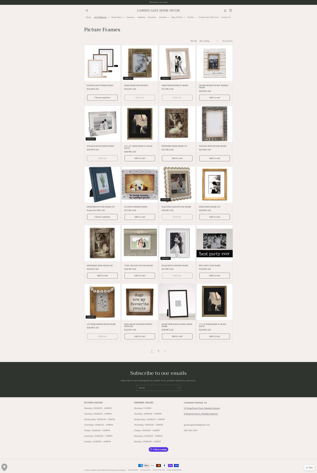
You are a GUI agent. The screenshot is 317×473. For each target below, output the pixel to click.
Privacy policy (146, 470)
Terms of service (159, 470)
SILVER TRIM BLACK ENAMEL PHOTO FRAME (177, 325)
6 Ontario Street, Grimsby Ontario (201, 414)
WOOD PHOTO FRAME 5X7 (210, 207)
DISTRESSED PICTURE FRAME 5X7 (101, 207)
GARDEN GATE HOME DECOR (100, 470)
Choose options (102, 97)
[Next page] (165, 351)
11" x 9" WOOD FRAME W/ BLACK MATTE (212, 325)
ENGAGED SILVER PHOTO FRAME (100, 146)
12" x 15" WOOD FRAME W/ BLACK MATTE (138, 147)
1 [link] (151, 350)
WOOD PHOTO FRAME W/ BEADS (175, 86)
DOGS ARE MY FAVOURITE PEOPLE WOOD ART (138, 325)
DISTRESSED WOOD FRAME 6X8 (100, 266)
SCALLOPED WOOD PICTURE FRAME (176, 207)
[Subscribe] (178, 388)
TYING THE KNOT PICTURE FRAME (138, 266)
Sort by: (194, 40)
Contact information (174, 470)
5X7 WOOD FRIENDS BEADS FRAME (101, 324)
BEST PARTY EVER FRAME (210, 266)
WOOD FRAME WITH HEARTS (136, 86)
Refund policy (133, 470)
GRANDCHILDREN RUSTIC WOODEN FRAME (213, 87)
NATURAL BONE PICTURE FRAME (212, 146)
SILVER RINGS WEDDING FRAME (175, 266)
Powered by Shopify (118, 470)
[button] (87, 10)
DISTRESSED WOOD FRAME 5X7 (174, 146)
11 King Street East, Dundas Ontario (202, 408)
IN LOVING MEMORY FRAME (135, 207)
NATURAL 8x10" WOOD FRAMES (100, 86)
